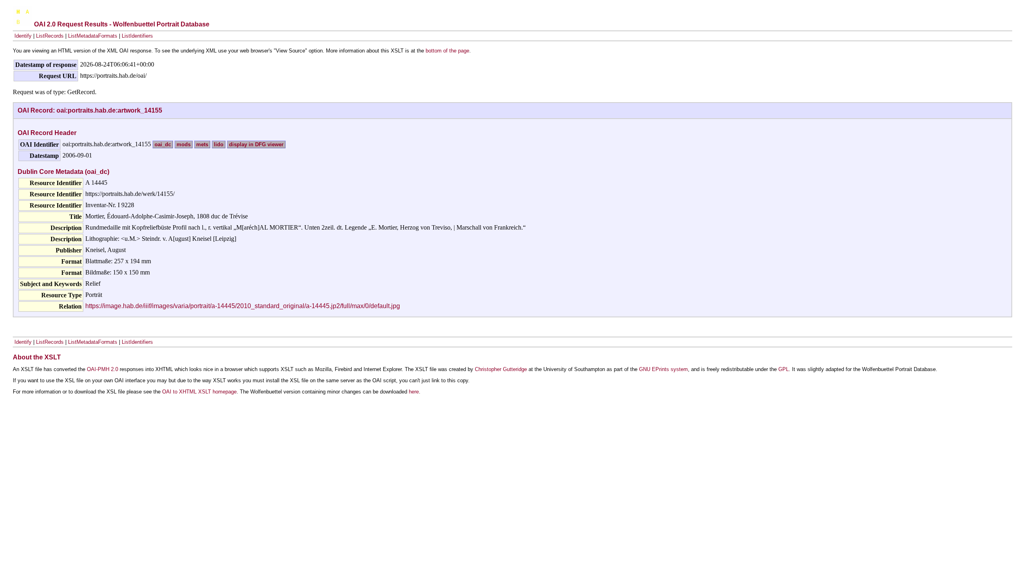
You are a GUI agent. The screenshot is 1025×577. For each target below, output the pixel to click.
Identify (23, 36)
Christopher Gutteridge (501, 369)
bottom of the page (447, 51)
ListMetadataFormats (92, 36)
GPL (783, 369)
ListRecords (50, 36)
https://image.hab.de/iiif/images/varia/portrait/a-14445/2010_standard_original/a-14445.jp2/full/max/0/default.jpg (242, 306)
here (414, 392)
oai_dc (163, 144)
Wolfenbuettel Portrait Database (161, 24)
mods (184, 144)
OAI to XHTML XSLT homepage (199, 392)
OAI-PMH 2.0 (102, 369)
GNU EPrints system (663, 369)
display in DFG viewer (256, 144)
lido (218, 144)
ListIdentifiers (137, 36)
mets (202, 144)
